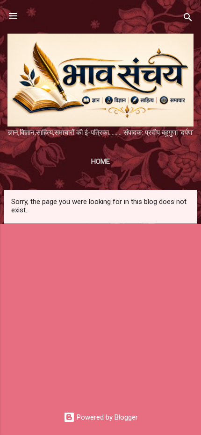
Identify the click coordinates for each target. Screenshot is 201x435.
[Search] (188, 19)
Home (100, 161)
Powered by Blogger (106, 417)
